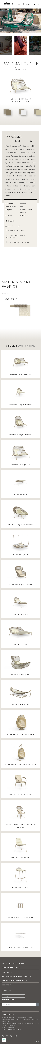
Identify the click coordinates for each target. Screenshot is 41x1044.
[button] (34, 4)
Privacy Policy (6, 1029)
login (7, 991)
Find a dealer (16, 230)
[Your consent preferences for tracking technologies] (4, 1040)
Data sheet (14, 226)
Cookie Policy (16, 1029)
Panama (23, 204)
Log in (8, 242)
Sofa (21, 207)
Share (11, 221)
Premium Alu (24, 215)
